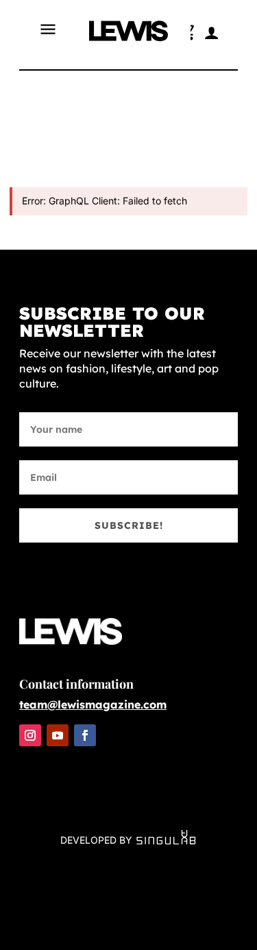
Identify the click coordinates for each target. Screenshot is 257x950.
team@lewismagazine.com (93, 704)
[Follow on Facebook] (85, 735)
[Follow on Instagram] (30, 735)
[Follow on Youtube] (58, 735)
